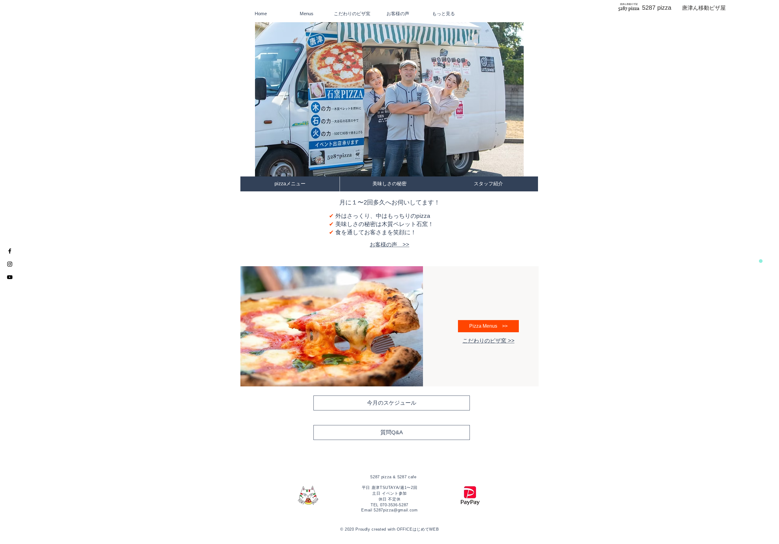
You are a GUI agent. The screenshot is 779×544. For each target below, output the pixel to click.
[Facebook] (9, 251)
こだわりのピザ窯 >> (489, 341)
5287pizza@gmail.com (395, 510)
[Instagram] (9, 264)
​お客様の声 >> (389, 245)
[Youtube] (9, 277)
